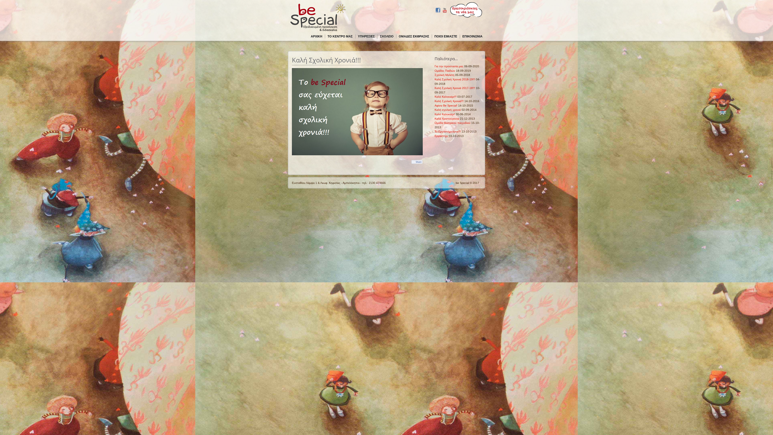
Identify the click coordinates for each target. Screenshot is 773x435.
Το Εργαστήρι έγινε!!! (448, 131)
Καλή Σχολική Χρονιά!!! (449, 101)
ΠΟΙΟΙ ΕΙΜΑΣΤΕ (445, 36)
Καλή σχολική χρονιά (448, 109)
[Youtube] (444, 9)
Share (419, 162)
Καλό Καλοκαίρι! (445, 114)
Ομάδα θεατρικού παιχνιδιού (452, 122)
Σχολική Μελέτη (444, 75)
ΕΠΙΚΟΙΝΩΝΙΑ (472, 36)
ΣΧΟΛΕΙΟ (387, 36)
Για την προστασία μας (449, 66)
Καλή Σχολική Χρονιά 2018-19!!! (455, 79)
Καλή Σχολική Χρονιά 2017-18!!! (455, 88)
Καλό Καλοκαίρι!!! (446, 96)
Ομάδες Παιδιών (445, 70)
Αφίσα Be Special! (446, 105)
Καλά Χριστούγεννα (447, 118)
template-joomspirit (772, 168)
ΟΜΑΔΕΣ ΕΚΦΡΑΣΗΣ (414, 36)
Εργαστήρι (441, 136)
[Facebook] (437, 9)
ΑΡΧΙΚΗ (316, 36)
